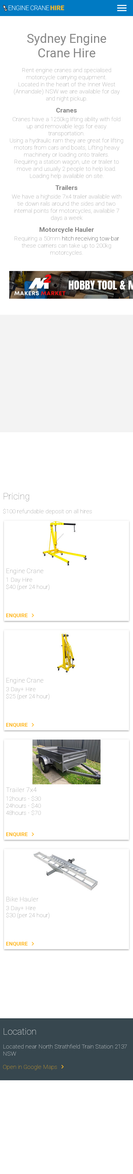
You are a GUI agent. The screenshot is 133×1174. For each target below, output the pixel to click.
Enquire (21, 615)
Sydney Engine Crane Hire (63, 8)
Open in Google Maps (34, 1066)
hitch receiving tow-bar (90, 238)
